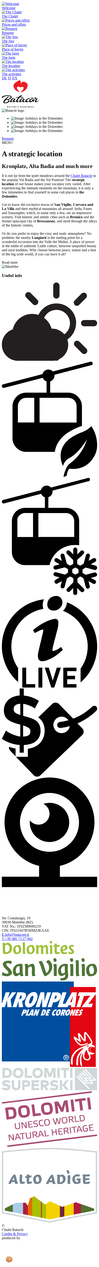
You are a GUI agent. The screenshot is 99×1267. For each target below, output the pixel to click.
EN (14, 78)
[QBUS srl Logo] (49, 1263)
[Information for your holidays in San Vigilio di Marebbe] (49, 979)
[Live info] (49, 686)
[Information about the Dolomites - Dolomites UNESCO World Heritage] (49, 1146)
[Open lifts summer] (49, 476)
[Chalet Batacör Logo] (20, 106)
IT (9, 78)
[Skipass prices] (49, 775)
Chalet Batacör (81, 176)
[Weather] (49, 359)
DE (4, 78)
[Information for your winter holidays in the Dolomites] (49, 1089)
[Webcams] (49, 886)
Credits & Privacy (15, 1234)
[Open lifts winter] (49, 594)
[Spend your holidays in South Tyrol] (49, 1221)
